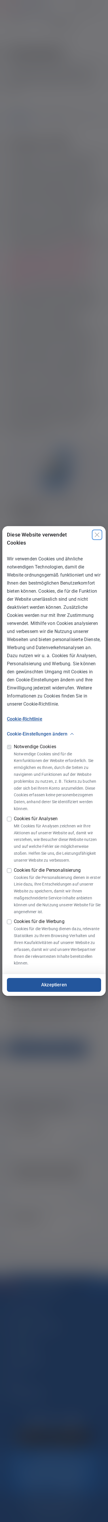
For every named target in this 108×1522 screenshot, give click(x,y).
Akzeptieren (54, 985)
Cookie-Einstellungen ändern (37, 734)
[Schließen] (97, 535)
